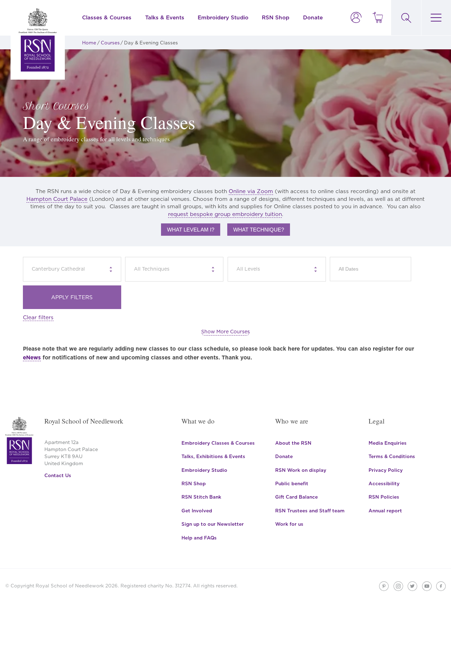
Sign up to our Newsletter (212, 524)
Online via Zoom (251, 191)
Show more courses (225, 331)
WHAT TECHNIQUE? (258, 230)
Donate (313, 17)
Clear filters (38, 317)
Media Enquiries (388, 443)
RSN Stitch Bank (201, 497)
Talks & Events (164, 17)
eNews (32, 357)
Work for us (289, 524)
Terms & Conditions (392, 456)
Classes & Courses (106, 17)
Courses (110, 42)
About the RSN (293, 443)
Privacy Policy (386, 470)
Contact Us (57, 475)
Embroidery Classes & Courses (218, 443)
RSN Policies (384, 497)
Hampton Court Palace (56, 199)
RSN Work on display (300, 470)
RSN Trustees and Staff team (310, 510)
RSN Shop (275, 17)
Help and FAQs (199, 538)
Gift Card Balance (296, 497)
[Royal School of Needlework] (38, 40)
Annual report (385, 510)
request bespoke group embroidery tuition (225, 214)
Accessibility (384, 483)
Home (89, 42)
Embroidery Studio (223, 17)
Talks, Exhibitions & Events (213, 456)
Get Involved (196, 510)
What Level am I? (190, 230)
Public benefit (291, 483)
